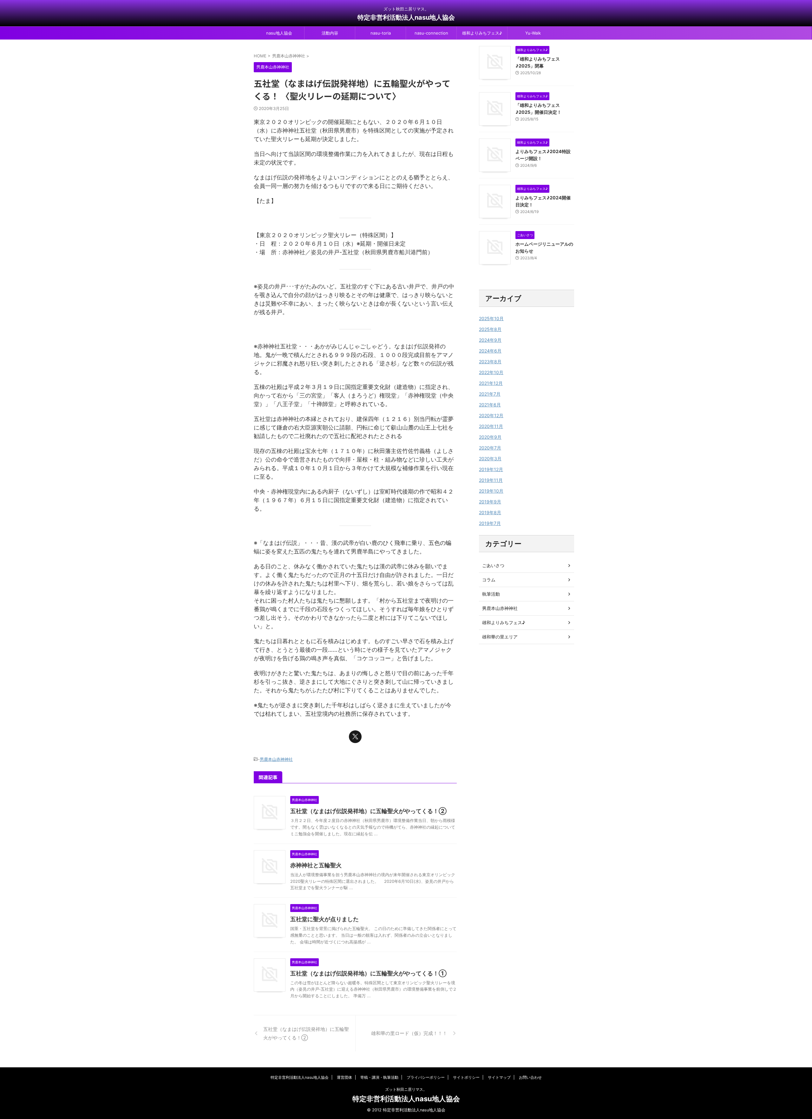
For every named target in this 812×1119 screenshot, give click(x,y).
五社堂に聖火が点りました (324, 919)
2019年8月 (490, 512)
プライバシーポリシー (426, 1077)
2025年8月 (490, 329)
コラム (488, 579)
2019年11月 (491, 480)
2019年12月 (491, 469)
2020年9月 (490, 437)
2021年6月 (490, 404)
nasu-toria (380, 33)
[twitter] (355, 736)
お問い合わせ (530, 1077)
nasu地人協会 (279, 33)
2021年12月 (491, 383)
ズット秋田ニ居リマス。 (406, 1089)
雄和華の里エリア (500, 636)
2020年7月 (490, 447)
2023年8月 (490, 361)
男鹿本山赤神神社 (276, 759)
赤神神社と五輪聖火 (316, 865)
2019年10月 (491, 491)
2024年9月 (490, 340)
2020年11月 (491, 426)
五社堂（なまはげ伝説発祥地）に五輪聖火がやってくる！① (368, 973)
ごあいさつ (493, 565)
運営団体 (344, 1077)
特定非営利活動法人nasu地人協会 (406, 17)
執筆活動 (491, 594)
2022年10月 (491, 372)
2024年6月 (490, 350)
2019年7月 (490, 523)
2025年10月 (491, 318)
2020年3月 (490, 458)
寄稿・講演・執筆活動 (379, 1077)
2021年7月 (490, 394)
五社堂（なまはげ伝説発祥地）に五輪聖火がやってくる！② (368, 811)
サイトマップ (499, 1077)
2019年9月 (490, 501)
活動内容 (330, 33)
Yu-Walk (533, 33)
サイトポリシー (466, 1077)
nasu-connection (431, 33)
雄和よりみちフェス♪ (482, 33)
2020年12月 (491, 415)
